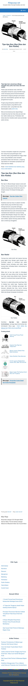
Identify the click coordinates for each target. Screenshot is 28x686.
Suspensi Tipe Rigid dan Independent (16, 345)
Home (4, 15)
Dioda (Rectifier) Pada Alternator (18, 356)
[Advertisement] (14, 69)
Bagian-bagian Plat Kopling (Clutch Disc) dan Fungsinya (18, 372)
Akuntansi (4, 568)
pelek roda (15, 109)
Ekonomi (3, 571)
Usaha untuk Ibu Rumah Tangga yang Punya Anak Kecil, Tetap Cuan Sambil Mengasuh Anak (13, 653)
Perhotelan (4, 580)
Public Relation (5, 582)
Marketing (4, 577)
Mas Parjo (4, 517)
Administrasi (4, 566)
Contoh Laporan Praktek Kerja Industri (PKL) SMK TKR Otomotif (18, 361)
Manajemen (4, 574)
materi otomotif (18, 511)
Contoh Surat (4, 588)
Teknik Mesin (4, 585)
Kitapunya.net (14, 2)
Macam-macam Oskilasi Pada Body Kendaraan (17, 351)
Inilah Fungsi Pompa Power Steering (16, 335)
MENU (24, 10)
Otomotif (8, 15)
